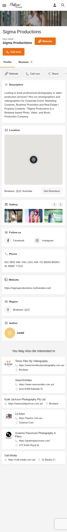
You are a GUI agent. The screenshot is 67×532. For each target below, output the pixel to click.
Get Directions (52, 191)
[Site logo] (16, 5)
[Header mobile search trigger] (63, 5)
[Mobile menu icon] (4, 5)
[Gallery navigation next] (61, 204)
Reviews (25, 62)
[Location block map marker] (33, 159)
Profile (7, 62)
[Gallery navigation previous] (55, 204)
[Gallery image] (13, 216)
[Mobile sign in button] (54, 5)
